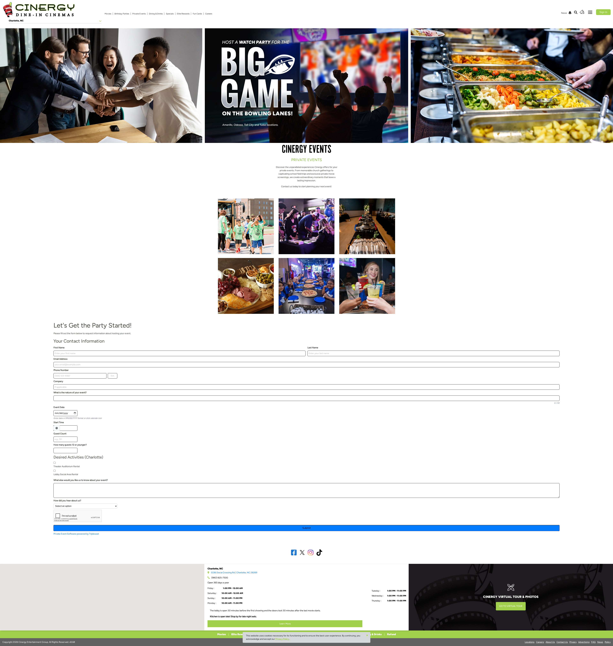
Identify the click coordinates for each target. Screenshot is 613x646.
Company (58, 381)
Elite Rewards (183, 13)
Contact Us (562, 642)
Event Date (58, 407)
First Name (58, 347)
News (600, 642)
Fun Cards (197, 13)
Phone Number (61, 370)
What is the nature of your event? (70, 392)
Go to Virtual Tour (510, 606)
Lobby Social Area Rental (65, 474)
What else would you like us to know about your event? (80, 480)
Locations (529, 642)
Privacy (573, 642)
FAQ (593, 642)
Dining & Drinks (156, 13)
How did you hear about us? (67, 500)
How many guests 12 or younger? (70, 444)
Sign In (603, 12)
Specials (170, 13)
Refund (391, 634)
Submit (306, 527)
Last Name (312, 347)
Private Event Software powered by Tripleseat (76, 533)
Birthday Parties (121, 13)
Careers (208, 13)
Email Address (60, 359)
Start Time (58, 422)
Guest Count (59, 433)
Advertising (584, 642)
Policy (608, 642)
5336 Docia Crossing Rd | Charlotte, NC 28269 (234, 572)
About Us (550, 642)
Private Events (139, 13)
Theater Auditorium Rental (66, 466)
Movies (108, 13)
